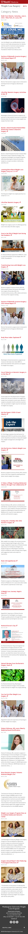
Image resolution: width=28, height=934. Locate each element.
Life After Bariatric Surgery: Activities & (13, 93)
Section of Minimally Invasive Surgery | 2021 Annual (14, 302)
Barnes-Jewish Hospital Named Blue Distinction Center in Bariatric (13, 129)
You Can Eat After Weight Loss (11, 695)
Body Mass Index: (11, 337)
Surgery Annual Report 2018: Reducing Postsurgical (13, 862)
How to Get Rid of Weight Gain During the (13, 234)
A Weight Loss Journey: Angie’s (11, 592)
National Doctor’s (9, 626)
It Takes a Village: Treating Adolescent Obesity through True (13, 484)
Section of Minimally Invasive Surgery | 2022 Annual (14, 57)
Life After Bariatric (11, 202)
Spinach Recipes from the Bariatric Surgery (12, 664)
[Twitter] (17, 922)
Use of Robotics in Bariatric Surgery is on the (13, 373)
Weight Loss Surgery (10, 6)
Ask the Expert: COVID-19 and (10, 413)
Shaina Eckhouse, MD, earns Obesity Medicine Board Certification (13, 729)
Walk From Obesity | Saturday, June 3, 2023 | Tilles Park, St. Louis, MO (13, 17)
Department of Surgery (14, 911)
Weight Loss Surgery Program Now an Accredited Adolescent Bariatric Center (13, 815)
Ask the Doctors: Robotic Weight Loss (13, 449)
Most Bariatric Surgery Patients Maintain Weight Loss (11, 773)
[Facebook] (11, 922)
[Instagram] (14, 922)
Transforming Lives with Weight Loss (13, 266)
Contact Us (14, 918)
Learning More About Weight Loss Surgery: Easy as (12, 170)
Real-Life (9, 561)
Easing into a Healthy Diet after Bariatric (11, 521)
